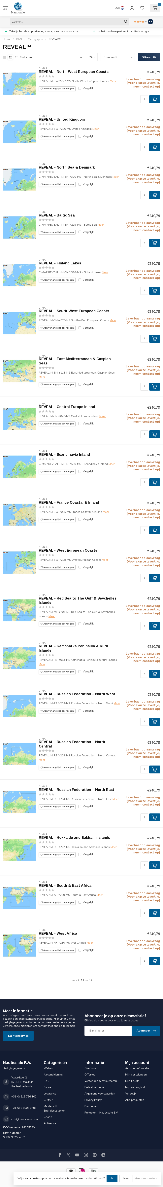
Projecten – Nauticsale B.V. (101, 1113)
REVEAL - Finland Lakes (60, 263)
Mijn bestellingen (136, 1074)
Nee (126, 1178)
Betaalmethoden (95, 1087)
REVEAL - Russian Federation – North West (77, 694)
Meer (113, 81)
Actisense (50, 1123)
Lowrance (50, 1093)
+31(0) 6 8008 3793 (23, 1108)
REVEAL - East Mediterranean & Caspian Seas (75, 361)
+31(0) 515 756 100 (23, 1096)
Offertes (89, 1074)
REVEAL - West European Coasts (68, 550)
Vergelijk (88, 88)
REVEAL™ (55, 39)
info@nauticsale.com (24, 1119)
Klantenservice (18, 1036)
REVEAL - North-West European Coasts (74, 72)
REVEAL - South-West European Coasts (74, 311)
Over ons (90, 1068)
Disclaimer (91, 1106)
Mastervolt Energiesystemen (54, 1108)
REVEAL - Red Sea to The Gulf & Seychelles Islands (77, 600)
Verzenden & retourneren (100, 1081)
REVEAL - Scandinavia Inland (64, 455)
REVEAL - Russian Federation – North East (76, 790)
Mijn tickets (132, 1081)
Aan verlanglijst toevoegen (58, 88)
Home (6, 39)
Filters (146, 57)
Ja (112, 1178)
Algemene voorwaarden (99, 1093)
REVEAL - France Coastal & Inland (69, 502)
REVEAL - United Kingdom (62, 119)
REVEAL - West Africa (58, 933)
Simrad (48, 1087)
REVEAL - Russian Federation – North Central (72, 744)
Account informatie (137, 1068)
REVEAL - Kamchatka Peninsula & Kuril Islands (73, 648)
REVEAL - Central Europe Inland (67, 407)
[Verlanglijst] (142, 8)
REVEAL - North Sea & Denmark (67, 167)
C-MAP (48, 1100)
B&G (19, 39)
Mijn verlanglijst (135, 1087)
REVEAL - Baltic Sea (57, 215)
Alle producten (134, 1100)
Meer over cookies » (146, 1178)
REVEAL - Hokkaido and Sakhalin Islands (74, 838)
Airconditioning (53, 1074)
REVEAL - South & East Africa (65, 886)
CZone (48, 1117)
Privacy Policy (93, 1100)
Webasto (49, 1068)
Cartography (35, 39)
